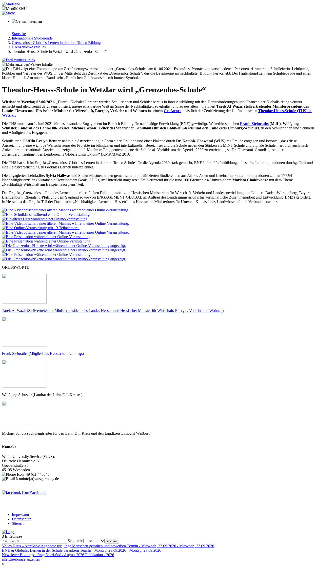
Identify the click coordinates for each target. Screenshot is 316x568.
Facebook (37, 492)
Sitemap (18, 523)
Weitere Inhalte (41, 64)
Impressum (20, 514)
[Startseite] (11, 4)
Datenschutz (21, 519)
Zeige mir (74, 541)
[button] (65, 210)
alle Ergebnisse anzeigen (21, 559)
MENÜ (21, 8)
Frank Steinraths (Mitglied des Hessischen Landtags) (43, 353)
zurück (30, 60)
